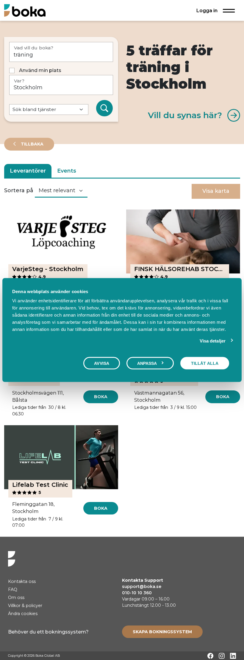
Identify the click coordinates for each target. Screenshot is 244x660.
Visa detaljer (213, 340)
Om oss (16, 597)
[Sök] (104, 108)
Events (66, 171)
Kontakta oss (22, 581)
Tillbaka (31, 144)
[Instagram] (222, 656)
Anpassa (147, 363)
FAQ (12, 589)
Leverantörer (28, 171)
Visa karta (215, 191)
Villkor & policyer (25, 605)
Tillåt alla (204, 363)
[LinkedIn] (233, 656)
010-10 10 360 (137, 592)
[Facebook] (210, 656)
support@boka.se (141, 586)
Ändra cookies (22, 613)
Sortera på (18, 190)
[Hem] (25, 10)
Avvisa (101, 363)
